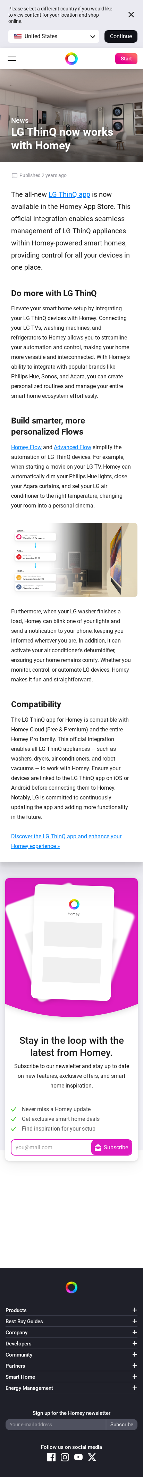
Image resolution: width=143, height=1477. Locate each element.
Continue (121, 36)
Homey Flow (26, 447)
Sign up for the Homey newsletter (71, 1413)
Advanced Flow (72, 447)
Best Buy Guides (24, 1321)
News (19, 120)
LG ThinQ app (69, 194)
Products (16, 1310)
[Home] (71, 58)
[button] (53, 36)
